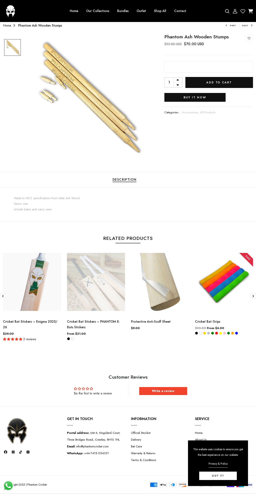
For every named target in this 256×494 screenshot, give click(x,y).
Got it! (218, 476)
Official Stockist (140, 433)
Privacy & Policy (218, 464)
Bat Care (136, 446)
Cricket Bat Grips (207, 321)
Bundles (123, 11)
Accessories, (191, 112)
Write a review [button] (163, 391)
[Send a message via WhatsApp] (8, 485)
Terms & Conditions (143, 460)
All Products (208, 112)
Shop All (160, 11)
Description (125, 179)
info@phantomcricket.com (88, 446)
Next (245, 25)
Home (74, 11)
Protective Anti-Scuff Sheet (151, 321)
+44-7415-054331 (88, 453)
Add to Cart (219, 82)
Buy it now (195, 97)
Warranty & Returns (143, 453)
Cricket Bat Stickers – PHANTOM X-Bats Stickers (93, 324)
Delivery (136, 439)
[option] (12, 48)
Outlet (141, 11)
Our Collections (97, 11)
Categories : (172, 112)
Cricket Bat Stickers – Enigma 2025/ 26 (30, 324)
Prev (233, 25)
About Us (201, 439)
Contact (180, 11)
